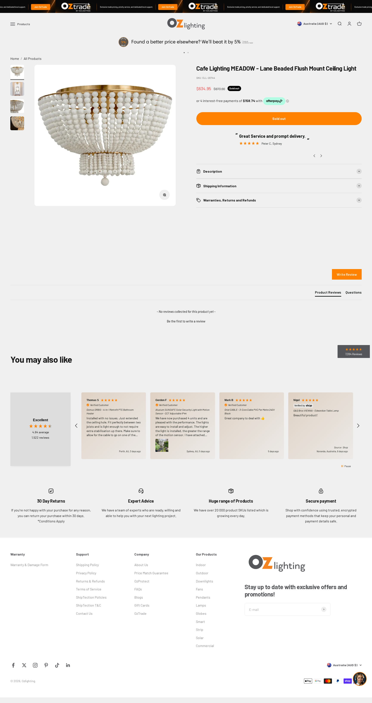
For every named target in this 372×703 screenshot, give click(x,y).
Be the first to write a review (186, 321)
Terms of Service (88, 589)
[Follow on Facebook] (13, 665)
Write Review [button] (347, 274)
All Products (33, 58)
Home (14, 58)
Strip (199, 629)
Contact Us (84, 613)
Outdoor (202, 573)
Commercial (205, 646)
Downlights (204, 581)
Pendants (203, 597)
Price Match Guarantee (151, 573)
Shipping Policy (87, 565)
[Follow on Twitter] (24, 665)
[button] (186, 321)
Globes (201, 613)
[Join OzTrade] (186, 6)
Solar (200, 638)
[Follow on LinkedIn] (68, 665)
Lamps (201, 605)
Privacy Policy (86, 573)
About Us (141, 565)
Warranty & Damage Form (29, 565)
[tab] (328, 293)
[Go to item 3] (17, 106)
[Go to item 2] (17, 89)
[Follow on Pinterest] (46, 665)
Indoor (201, 565)
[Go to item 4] (17, 124)
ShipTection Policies (91, 597)
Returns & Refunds (90, 581)
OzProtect (141, 581)
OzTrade (140, 613)
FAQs (138, 589)
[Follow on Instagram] (35, 665)
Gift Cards (141, 605)
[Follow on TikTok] (57, 665)
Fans (199, 589)
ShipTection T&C (88, 605)
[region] (217, 426)
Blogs (138, 597)
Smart (200, 621)
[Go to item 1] (17, 72)
